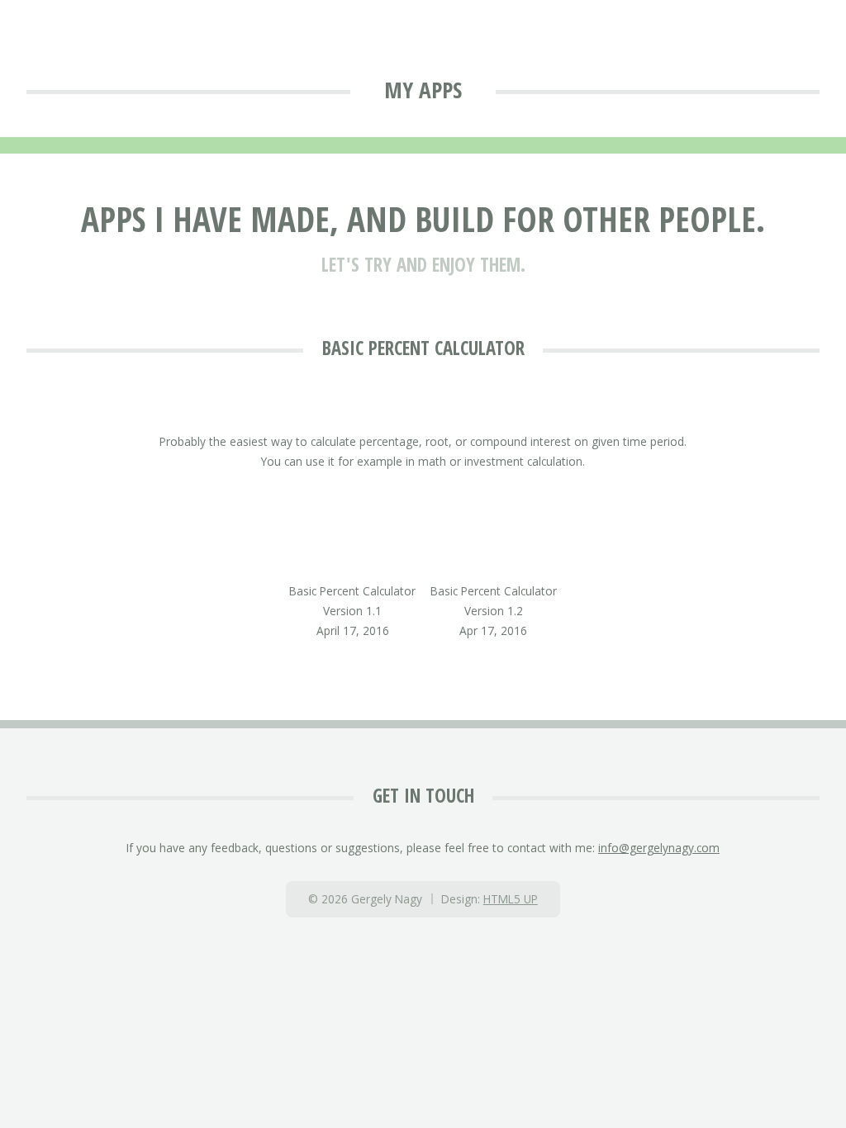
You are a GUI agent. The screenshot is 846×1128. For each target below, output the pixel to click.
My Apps (423, 89)
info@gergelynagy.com (659, 847)
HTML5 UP (510, 899)
